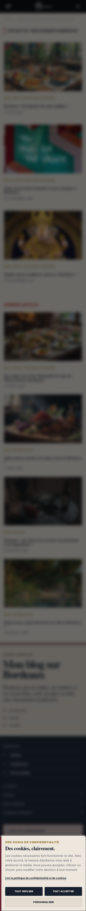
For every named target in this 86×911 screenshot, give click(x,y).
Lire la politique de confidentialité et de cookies (35, 878)
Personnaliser (43, 902)
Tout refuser (24, 891)
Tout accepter (63, 891)
